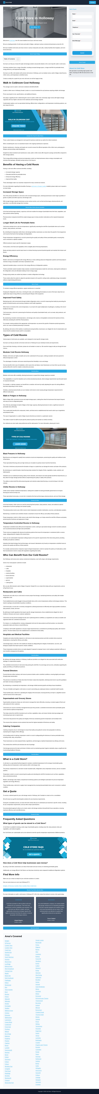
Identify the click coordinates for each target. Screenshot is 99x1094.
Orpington (38, 1079)
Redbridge (7, 1073)
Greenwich (7, 1059)
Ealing (37, 970)
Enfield (6, 1057)
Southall (38, 1019)
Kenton (37, 963)
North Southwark (9, 978)
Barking (38, 956)
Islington (5, 885)
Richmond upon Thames (42, 998)
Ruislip (37, 1052)
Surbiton (38, 1061)
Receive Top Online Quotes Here (35, 890)
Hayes (37, 1054)
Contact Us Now (35, 500)
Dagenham (38, 1031)
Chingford (7, 1068)
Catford (37, 965)
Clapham (7, 1043)
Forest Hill (38, 959)
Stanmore (38, 972)
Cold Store (12, 40)
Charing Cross (8, 971)
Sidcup (37, 1035)
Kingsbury (7, 1038)
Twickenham (39, 1026)
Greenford (38, 991)
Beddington (39, 1040)
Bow (6, 987)
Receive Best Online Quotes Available (35, 207)
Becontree (38, 1003)
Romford (38, 1047)
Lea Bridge (8, 964)
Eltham (37, 993)
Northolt (38, 1005)
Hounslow (38, 1028)
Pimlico (7, 996)
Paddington (8, 980)
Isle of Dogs (8, 1034)
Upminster (38, 1082)
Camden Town (18, 885)
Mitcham (38, 1007)
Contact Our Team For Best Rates (35, 135)
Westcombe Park (9, 1082)
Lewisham (38, 954)
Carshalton (38, 1049)
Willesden (7, 1001)
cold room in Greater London (38, 186)
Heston (37, 1033)
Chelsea (7, 1013)
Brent (6, 992)
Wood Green (8, 961)
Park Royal (8, 1071)
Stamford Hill (8, 952)
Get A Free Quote (35, 928)
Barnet (6, 1054)
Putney (37, 945)
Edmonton (7, 1015)
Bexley (37, 1063)
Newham (7, 1052)
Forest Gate (8, 1027)
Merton (37, 989)
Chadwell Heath (40, 1012)
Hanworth (38, 1072)
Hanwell (38, 984)
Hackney (7, 959)
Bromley (7, 994)
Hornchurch (39, 1070)
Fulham (7, 1061)
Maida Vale (8, 975)
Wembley (7, 1075)
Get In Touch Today (35, 54)
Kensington (8, 1006)
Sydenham (38, 977)
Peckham (7, 1029)
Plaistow (7, 1041)
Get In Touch (82, 62)
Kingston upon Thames (42, 1045)
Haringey (7, 954)
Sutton (37, 1066)
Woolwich (38, 968)
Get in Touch (35, 284)
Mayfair (7, 973)
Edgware (38, 947)
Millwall (7, 1031)
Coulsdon (38, 1084)
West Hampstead (9, 968)
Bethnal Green (8, 966)
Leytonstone (8, 1020)
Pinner (37, 1021)
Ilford (37, 952)
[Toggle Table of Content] (17, 59)
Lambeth (7, 1047)
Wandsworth (8, 1078)
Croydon (38, 1042)
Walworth (7, 999)
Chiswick (7, 1080)
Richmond (38, 996)
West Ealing (39, 975)
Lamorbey (38, 1038)
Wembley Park (8, 1066)
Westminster (8, 985)
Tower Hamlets (9, 989)
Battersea (7, 1036)
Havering (38, 1056)
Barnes (37, 949)
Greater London (40, 940)
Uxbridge (38, 1077)
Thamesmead (39, 1000)
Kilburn (7, 982)
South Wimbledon (40, 986)
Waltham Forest (9, 1010)
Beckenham (39, 1010)
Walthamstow (8, 1017)
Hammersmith (8, 1050)
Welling (37, 1024)
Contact (92, 2)
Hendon (7, 1003)
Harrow (37, 982)
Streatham (38, 961)
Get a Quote (34, 27)
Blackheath (38, 942)
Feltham (38, 1075)
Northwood (38, 1059)
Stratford (7, 1008)
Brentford (38, 979)
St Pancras (11, 885)
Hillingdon (38, 1068)
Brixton (6, 1045)
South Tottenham (9, 957)
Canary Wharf (8, 1022)
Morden (37, 1017)
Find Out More (35, 371)
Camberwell (8, 1024)
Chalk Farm (33, 885)
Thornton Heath (40, 1014)
